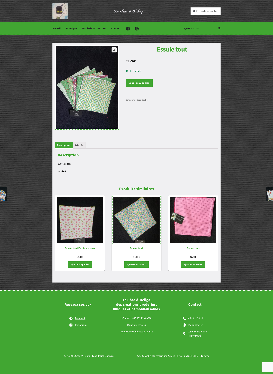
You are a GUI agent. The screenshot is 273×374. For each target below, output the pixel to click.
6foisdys (204, 355)
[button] (114, 49)
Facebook (80, 318)
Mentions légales (136, 324)
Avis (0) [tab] (79, 145)
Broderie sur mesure (94, 28)
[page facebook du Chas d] (128, 29)
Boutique (71, 28)
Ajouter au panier (139, 82)
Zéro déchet (143, 99)
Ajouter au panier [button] (80, 264)
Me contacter (195, 324)
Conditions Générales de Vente (136, 331)
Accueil (56, 28)
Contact (116, 28)
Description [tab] (63, 145)
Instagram (81, 324)
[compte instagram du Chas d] (136, 29)
